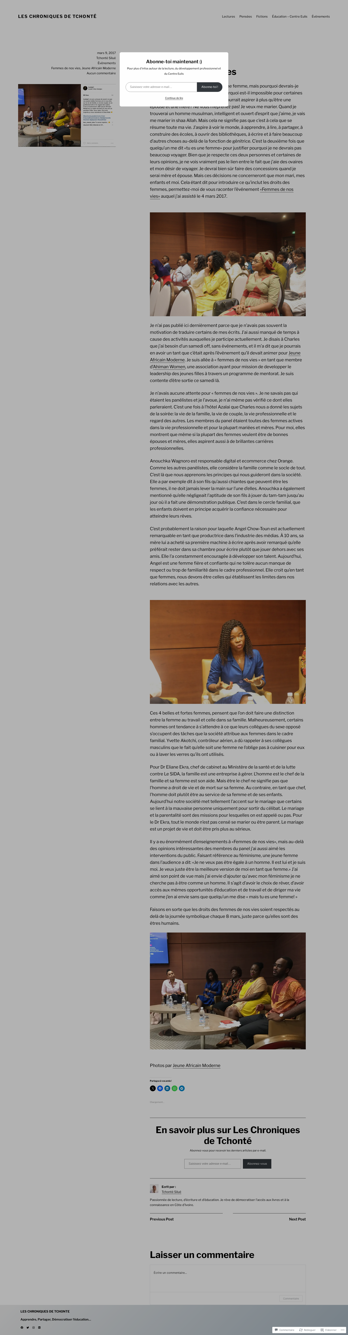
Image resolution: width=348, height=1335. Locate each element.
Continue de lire (174, 97)
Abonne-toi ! (209, 87)
